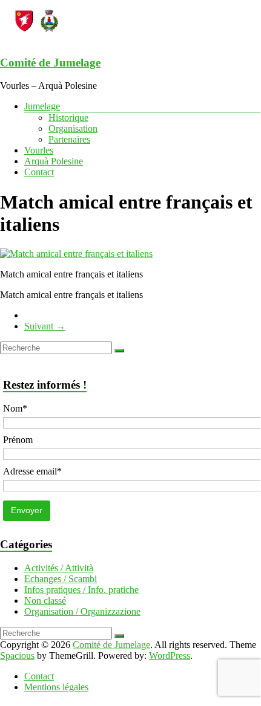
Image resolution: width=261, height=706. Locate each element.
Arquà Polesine (53, 161)
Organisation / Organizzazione (82, 611)
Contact (39, 172)
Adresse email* (32, 471)
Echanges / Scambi (60, 579)
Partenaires (69, 139)
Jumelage (42, 106)
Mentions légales (56, 687)
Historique (68, 117)
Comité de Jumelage (50, 62)
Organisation (72, 128)
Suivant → (44, 326)
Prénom (18, 440)
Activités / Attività (58, 568)
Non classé (45, 600)
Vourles (38, 150)
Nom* (15, 408)
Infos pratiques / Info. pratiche (81, 590)
